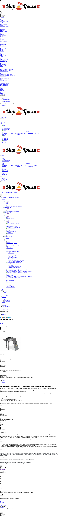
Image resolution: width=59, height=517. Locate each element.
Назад (8, 202)
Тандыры (7, 209)
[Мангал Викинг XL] (10, 350)
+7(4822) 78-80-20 (3, 94)
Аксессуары (8, 242)
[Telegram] (10, 317)
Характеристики (4, 379)
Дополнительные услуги (10, 294)
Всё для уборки (8, 250)
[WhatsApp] (7, 317)
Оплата (3, 382)
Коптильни (7, 222)
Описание (3, 378)
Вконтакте (3, 105)
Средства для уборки (11, 253)
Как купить (6, 298)
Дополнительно (4, 383)
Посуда (7, 225)
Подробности (2, 469)
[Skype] (8, 317)
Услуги (5, 292)
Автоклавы (7, 238)
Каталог (5, 200)
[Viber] (6, 317)
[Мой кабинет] (0, 177)
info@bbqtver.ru (3, 102)
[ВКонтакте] (0, 317)
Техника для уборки (11, 283)
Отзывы (3, 380)
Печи (7, 217)
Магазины (2, 502)
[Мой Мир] (3, 317)
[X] (4, 317)
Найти (1, 512)
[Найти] (1, 13)
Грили (7, 203)
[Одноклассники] (2, 317)
